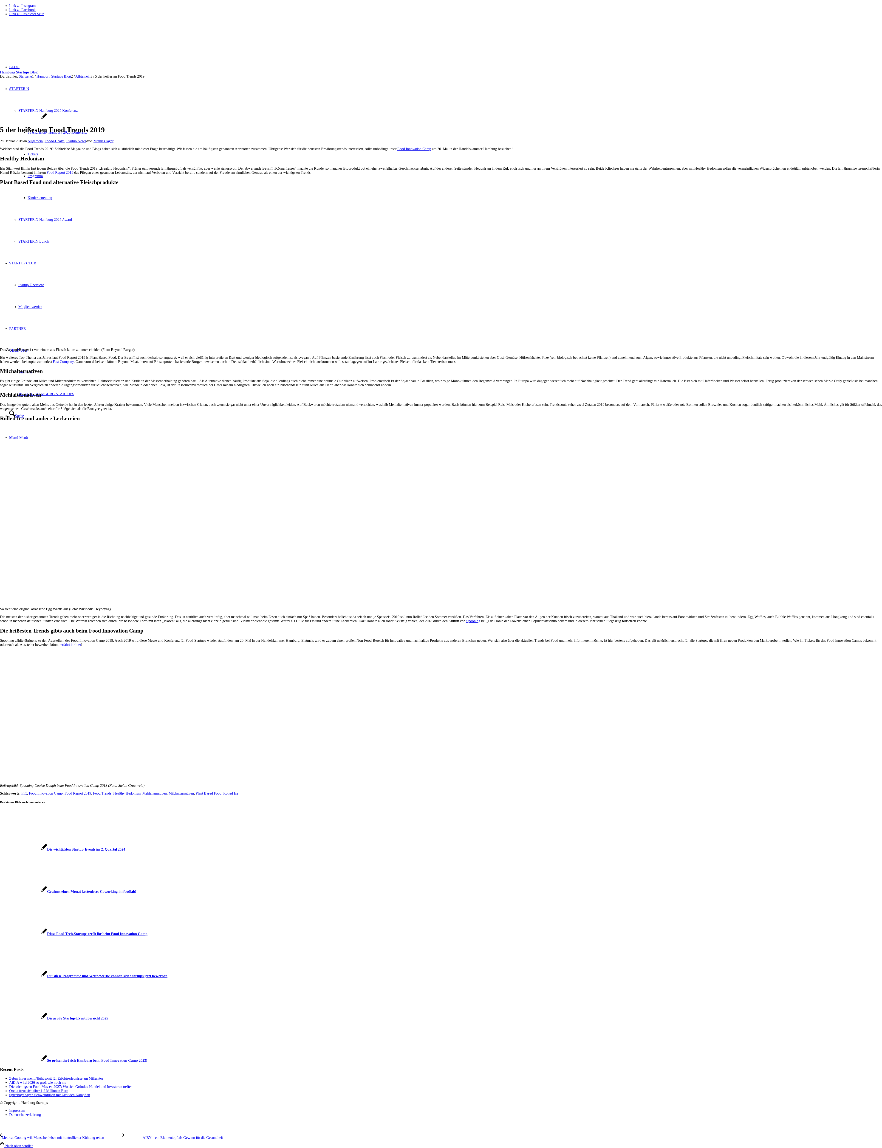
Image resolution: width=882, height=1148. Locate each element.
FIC (24, 793)
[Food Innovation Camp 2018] (23, 118)
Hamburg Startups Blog (18, 72)
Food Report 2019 (60, 172)
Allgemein (35, 141)
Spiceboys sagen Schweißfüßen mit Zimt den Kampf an (49, 1095)
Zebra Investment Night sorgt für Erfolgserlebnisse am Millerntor (56, 1078)
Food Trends (102, 793)
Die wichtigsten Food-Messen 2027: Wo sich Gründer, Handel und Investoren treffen (71, 1087)
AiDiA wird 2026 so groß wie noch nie (37, 1082)
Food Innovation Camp (414, 149)
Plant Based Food (208, 793)
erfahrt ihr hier (70, 645)
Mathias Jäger (103, 141)
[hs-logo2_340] (34, 41)
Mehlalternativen (154, 793)
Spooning (473, 621)
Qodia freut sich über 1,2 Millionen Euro (38, 1091)
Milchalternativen (181, 793)
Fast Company (63, 362)
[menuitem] (445, 1111)
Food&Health (55, 141)
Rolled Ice (230, 793)
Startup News (76, 141)
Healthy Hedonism (127, 793)
